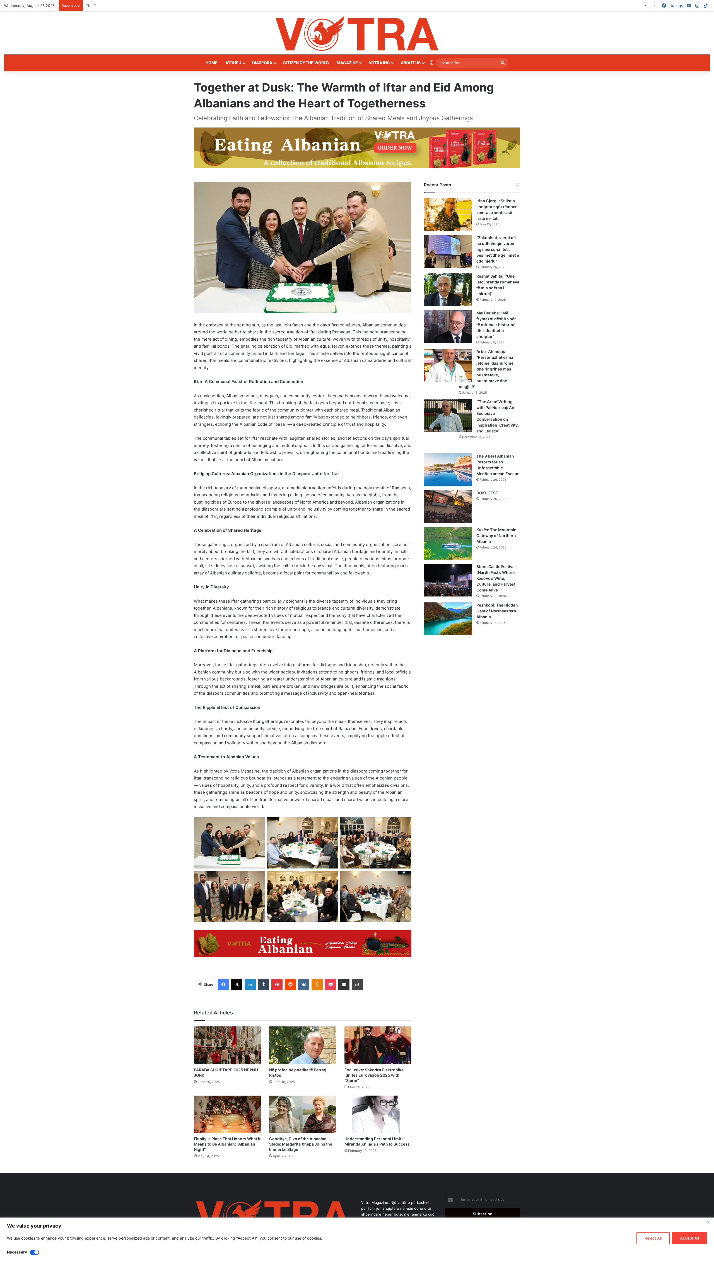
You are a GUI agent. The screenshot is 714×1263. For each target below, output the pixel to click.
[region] (357, 1240)
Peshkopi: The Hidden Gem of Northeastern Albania (497, 611)
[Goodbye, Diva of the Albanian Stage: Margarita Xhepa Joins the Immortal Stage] (302, 1114)
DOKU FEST (487, 492)
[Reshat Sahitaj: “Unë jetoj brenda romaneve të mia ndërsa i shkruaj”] (448, 289)
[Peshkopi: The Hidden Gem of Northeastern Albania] (448, 618)
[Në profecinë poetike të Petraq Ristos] (302, 1045)
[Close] (708, 1222)
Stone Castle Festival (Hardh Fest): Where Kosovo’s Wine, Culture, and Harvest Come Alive (496, 578)
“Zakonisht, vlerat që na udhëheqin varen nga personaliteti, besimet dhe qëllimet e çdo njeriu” (497, 249)
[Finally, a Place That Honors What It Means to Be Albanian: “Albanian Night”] (227, 1114)
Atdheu (233, 62)
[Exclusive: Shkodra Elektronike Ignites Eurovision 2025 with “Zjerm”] (377, 1045)
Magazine (347, 62)
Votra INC (379, 62)
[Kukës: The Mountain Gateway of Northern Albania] (448, 543)
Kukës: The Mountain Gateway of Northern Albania (496, 535)
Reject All (653, 1238)
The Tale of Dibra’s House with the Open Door (126, 5)
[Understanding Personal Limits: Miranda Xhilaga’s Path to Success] (377, 1114)
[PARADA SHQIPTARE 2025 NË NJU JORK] (227, 1045)
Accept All (689, 1238)
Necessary (17, 1252)
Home (212, 62)
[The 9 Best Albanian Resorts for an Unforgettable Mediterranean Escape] (448, 469)
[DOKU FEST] (448, 506)
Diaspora (262, 62)
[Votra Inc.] (357, 33)
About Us (411, 62)
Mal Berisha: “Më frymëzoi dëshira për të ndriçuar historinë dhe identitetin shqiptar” (496, 325)
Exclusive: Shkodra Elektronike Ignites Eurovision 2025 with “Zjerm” (374, 1075)
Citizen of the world (306, 62)
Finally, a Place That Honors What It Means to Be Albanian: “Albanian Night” (227, 1144)
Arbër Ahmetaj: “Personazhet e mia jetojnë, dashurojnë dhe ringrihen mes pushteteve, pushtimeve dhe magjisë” (486, 369)
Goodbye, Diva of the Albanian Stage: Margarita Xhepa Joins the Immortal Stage (300, 1144)
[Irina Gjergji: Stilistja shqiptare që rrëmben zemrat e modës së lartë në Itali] (448, 214)
